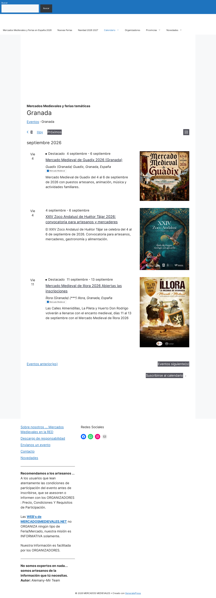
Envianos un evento (35, 445)
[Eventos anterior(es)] (27, 132)
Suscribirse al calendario (164, 375)
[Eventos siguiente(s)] (31, 132)
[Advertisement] (108, 62)
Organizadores (132, 30)
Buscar (4, 3)
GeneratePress (133, 593)
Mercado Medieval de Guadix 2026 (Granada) (84, 160)
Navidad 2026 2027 (88, 30)
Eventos (33, 122)
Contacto (28, 451)
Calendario (109, 30)
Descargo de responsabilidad (43, 438)
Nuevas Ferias (64, 30)
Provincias (151, 30)
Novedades (172, 30)
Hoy (40, 132)
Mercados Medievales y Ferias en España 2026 (27, 30)
